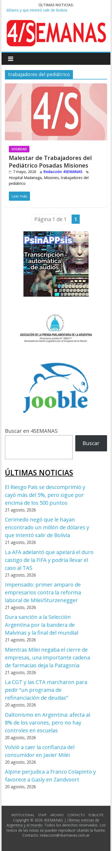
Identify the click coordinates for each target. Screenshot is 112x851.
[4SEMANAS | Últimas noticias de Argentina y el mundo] (56, 23)
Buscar (91, 443)
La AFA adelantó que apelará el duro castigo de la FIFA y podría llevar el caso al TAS (49, 560)
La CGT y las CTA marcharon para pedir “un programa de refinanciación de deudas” (46, 689)
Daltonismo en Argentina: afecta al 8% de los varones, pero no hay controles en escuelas (47, 722)
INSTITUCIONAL (22, 815)
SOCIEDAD (19, 149)
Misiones (51, 177)
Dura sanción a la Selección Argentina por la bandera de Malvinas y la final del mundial (41, 624)
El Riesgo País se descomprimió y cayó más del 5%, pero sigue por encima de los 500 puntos (45, 495)
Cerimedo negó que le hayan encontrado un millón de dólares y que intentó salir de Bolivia (47, 527)
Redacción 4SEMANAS (62, 171)
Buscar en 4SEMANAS (31, 430)
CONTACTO (76, 815)
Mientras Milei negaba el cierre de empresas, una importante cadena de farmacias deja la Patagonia (47, 657)
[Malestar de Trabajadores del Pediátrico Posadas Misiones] (56, 87)
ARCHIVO (57, 815)
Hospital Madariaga (25, 177)
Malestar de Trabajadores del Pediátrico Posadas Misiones (50, 161)
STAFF (42, 815)
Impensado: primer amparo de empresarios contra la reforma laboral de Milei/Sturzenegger (43, 592)
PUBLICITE (96, 815)
